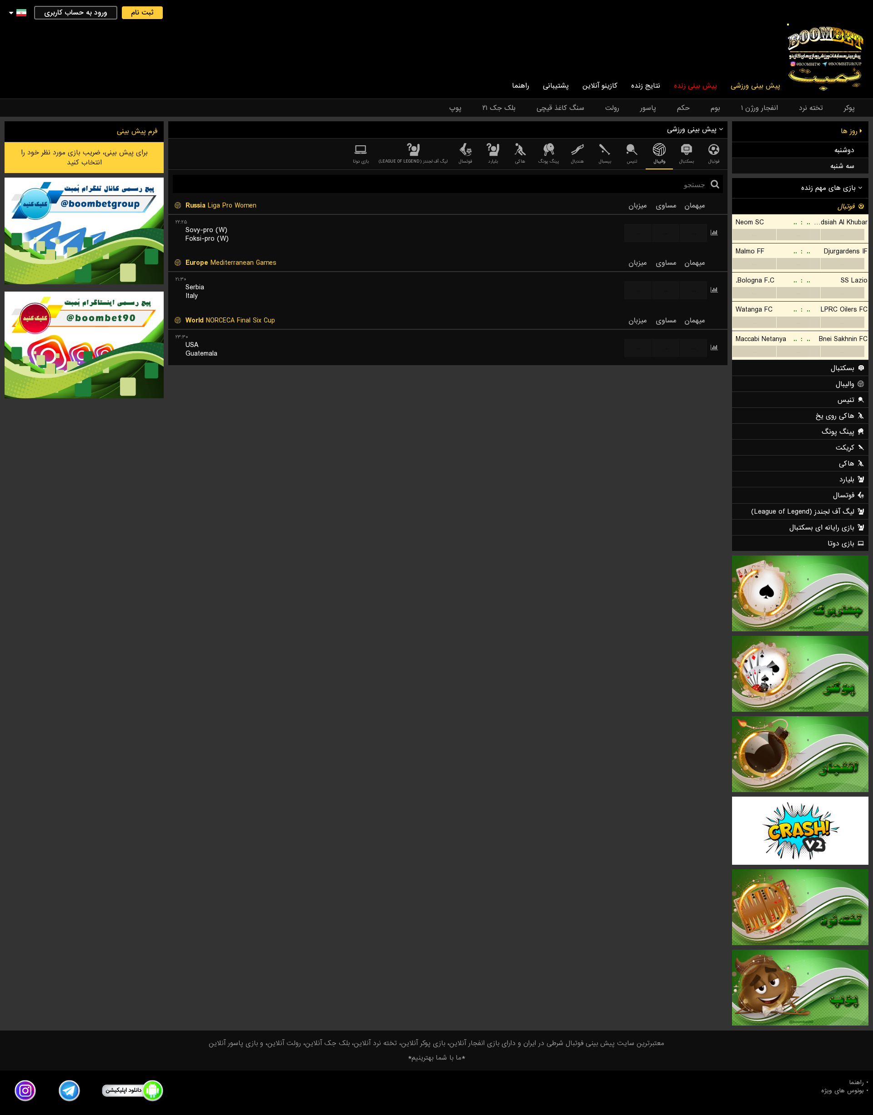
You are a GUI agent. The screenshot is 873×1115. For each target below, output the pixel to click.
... (638, 232)
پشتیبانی (556, 85)
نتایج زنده (645, 85)
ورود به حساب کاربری (75, 12)
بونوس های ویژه (842, 1091)
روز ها (850, 131)
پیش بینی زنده (695, 85)
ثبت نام (142, 12)
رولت (612, 108)
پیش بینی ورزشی (755, 85)
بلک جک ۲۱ (499, 108)
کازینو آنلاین (599, 85)
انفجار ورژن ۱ (759, 108)
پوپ (455, 108)
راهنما (520, 85)
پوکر (849, 108)
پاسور (648, 108)
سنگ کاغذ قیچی (560, 108)
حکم (683, 108)
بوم (715, 108)
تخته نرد (811, 108)
